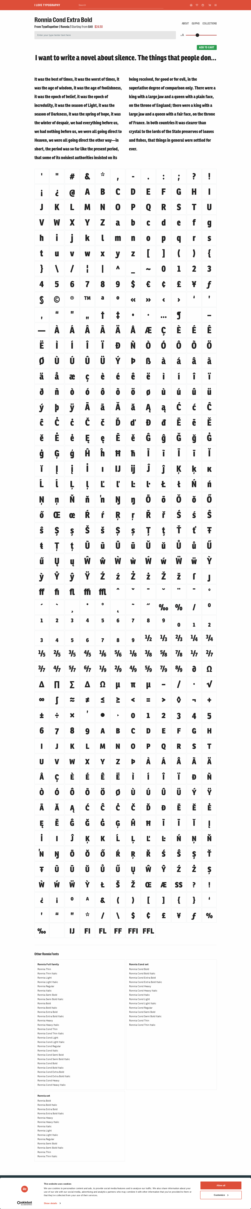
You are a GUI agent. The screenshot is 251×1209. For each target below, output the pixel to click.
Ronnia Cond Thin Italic (50, 1033)
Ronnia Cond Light (47, 1037)
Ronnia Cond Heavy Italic (51, 1084)
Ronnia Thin (44, 969)
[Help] (202, 5)
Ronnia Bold (44, 1003)
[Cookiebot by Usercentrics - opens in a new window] (24, 1203)
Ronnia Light (44, 977)
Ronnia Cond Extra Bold (50, 1072)
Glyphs (196, 23)
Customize (219, 1195)
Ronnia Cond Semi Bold (50, 1054)
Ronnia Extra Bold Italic (50, 1016)
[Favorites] (197, 5)
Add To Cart (206, 47)
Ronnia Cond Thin (47, 1029)
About (185, 23)
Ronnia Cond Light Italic (50, 1042)
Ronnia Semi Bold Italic (50, 999)
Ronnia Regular (45, 986)
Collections (209, 23)
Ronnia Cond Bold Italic (50, 1067)
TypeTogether (50, 27)
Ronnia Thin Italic (47, 973)
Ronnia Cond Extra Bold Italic (53, 1076)
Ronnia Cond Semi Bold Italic (53, 1059)
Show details (50, 1203)
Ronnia (65, 27)
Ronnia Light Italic (47, 982)
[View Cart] (209, 5)
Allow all (221, 1185)
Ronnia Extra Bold (47, 1012)
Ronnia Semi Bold (47, 994)
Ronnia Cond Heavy (48, 1080)
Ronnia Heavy (45, 1020)
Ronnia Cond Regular (49, 1046)
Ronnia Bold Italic (47, 1007)
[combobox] (121, 5)
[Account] (191, 5)
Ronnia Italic (44, 990)
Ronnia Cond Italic (47, 1050)
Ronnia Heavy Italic (48, 1024)
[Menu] (215, 5)
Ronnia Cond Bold (47, 1063)
